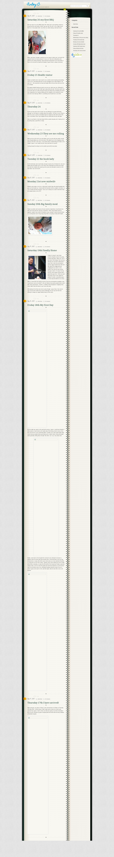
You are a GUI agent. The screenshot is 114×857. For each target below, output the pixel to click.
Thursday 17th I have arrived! (43, 702)
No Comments (47, 16)
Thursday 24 (33, 106)
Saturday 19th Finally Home (42, 250)
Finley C (33, 4)
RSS (73, 12)
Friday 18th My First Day (40, 305)
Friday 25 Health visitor (40, 75)
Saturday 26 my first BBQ (40, 19)
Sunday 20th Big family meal (42, 204)
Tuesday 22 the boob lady (40, 159)
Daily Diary (40, 16)
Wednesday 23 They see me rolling (45, 133)
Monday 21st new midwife (41, 181)
